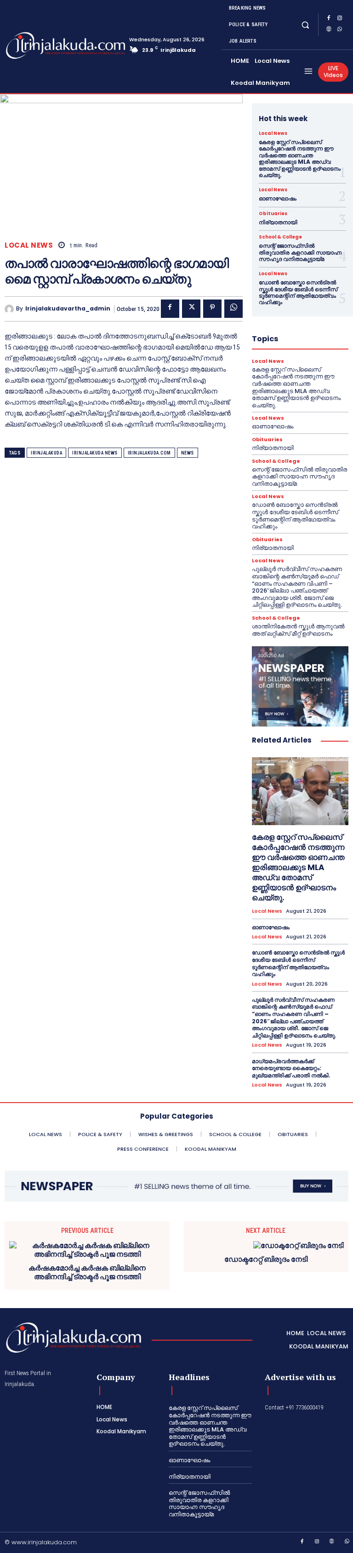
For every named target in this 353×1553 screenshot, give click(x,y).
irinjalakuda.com (149, 452)
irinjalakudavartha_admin (67, 308)
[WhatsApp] (339, 30)
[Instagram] (339, 19)
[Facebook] (328, 19)
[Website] (328, 30)
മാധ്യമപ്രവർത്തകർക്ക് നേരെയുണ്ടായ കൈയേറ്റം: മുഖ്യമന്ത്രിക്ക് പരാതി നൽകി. (291, 1068)
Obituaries (273, 213)
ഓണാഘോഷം (277, 198)
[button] (305, 24)
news (187, 452)
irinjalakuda (46, 452)
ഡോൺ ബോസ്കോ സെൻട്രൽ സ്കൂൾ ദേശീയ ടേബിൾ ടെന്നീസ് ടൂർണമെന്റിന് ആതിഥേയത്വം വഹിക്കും (298, 292)
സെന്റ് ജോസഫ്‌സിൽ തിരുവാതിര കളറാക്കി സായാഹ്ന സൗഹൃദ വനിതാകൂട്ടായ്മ (300, 252)
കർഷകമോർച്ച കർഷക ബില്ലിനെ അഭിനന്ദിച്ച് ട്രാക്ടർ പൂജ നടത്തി (87, 1272)
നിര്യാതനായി (278, 222)
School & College (280, 237)
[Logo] (40, 45)
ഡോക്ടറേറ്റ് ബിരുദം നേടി (265, 1259)
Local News (29, 245)
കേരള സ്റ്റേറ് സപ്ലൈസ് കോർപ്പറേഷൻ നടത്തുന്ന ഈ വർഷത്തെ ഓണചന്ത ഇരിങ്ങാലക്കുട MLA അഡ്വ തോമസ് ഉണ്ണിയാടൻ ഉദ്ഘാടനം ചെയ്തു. (300, 158)
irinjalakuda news (95, 452)
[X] (191, 309)
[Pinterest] (212, 309)
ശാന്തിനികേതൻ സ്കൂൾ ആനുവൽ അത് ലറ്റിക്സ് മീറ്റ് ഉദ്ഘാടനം (298, 630)
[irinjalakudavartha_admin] (10, 309)
